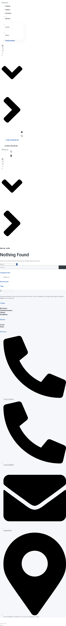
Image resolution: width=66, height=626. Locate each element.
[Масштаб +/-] (0, 623)
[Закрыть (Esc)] (5, 623)
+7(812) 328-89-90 (12, 140)
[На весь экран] (2, 623)
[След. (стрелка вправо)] (2, 625)
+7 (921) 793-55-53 (11, 146)
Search (62, 267)
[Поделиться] (4, 623)
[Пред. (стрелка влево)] (0, 625)
